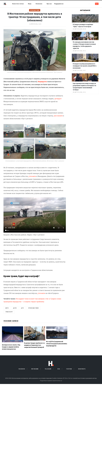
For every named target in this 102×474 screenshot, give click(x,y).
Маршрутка (42, 82)
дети (14, 308)
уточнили (32, 176)
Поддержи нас (59, 3)
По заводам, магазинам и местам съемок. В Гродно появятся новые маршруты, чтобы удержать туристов (84, 45)
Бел (97, 4)
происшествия (33, 308)
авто (7, 308)
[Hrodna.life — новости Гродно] (4, 3)
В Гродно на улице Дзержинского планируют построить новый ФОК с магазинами (85, 66)
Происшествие (34, 10)
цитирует (58, 99)
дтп (22, 308)
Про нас (49, 3)
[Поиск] (91, 3)
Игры (29, 3)
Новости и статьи (18, 3)
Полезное (39, 3)
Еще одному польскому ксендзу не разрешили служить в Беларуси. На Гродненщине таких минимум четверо (84, 87)
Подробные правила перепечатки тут (51, 380)
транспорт (9, 312)
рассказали (58, 116)
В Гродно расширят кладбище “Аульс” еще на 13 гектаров (83, 25)
